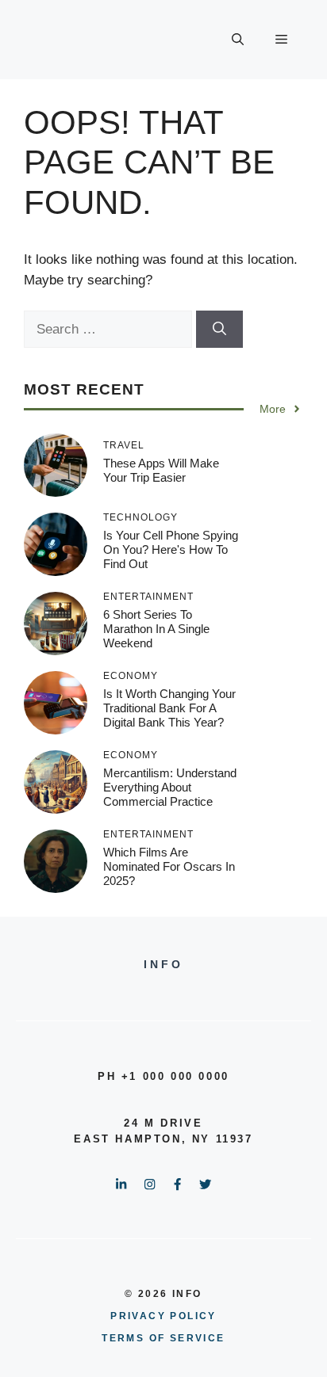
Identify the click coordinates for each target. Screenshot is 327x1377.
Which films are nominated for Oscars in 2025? (169, 866)
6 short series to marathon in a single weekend (156, 629)
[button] (238, 39)
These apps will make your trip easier (161, 470)
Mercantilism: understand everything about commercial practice (170, 787)
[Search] (219, 330)
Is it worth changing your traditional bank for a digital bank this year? (169, 708)
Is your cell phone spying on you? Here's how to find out (170, 549)
